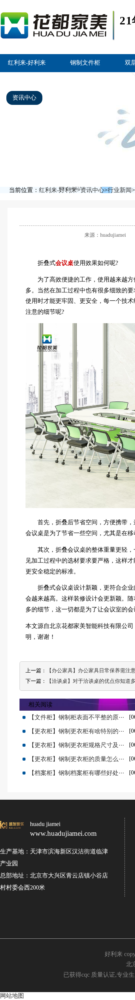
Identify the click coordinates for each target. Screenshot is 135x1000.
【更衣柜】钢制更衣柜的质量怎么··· (76, 759)
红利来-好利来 (27, 62)
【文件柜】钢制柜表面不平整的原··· (76, 717)
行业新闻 (120, 190)
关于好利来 (76, 97)
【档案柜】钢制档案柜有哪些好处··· (76, 773)
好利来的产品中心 (91, 80)
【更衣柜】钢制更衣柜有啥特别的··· (76, 731)
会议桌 (65, 263)
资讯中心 (24, 97)
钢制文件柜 (85, 62)
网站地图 (12, 995)
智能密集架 (27, 80)
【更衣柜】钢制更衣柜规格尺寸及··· (76, 745)
